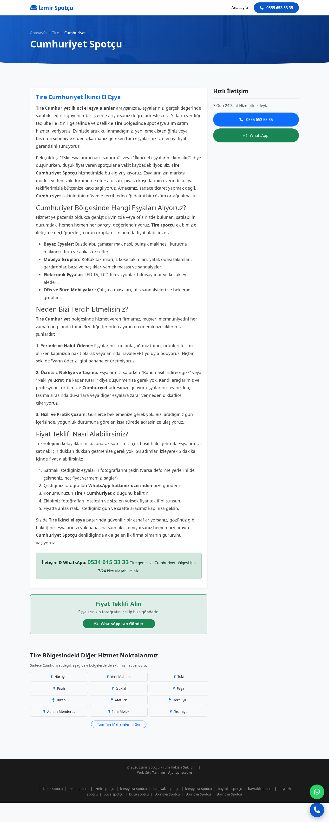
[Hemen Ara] (317, 810)
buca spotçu (113, 794)
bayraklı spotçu (230, 788)
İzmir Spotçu (55, 8)
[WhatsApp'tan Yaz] (317, 792)
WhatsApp (259, 135)
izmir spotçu (53, 788)
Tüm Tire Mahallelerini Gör (118, 724)
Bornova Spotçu (167, 794)
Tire (55, 32)
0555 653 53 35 (279, 7)
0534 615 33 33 (108, 562)
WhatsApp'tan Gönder (121, 623)
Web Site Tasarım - (164, 772)
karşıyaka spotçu (133, 788)
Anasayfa (239, 7)
